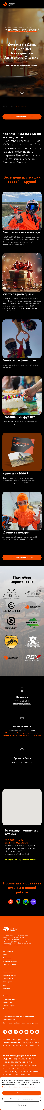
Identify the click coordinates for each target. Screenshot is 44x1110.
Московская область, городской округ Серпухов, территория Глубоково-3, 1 (22, 538)
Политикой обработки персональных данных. (18, 1087)
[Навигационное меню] (40, 4)
